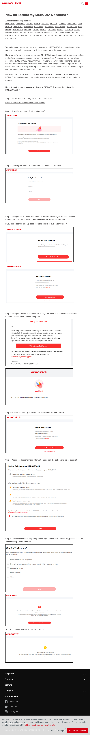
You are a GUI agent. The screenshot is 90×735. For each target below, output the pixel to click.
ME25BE (12, 35)
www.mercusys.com (41, 61)
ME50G (36, 35)
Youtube (13, 706)
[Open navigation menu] (86, 3)
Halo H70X (17, 26)
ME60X (28, 35)
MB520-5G (17, 32)
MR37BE (53, 24)
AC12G (77, 29)
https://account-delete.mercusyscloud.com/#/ (25, 103)
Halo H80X (28, 26)
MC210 (43, 35)
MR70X (37, 24)
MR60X (60, 29)
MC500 (58, 35)
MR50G (8, 32)
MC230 (73, 35)
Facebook (14, 701)
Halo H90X (49, 26)
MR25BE (62, 24)
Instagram (14, 711)
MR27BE (45, 24)
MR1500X (69, 29)
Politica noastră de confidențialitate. (40, 725)
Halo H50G (10, 24)
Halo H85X (38, 26)
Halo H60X (72, 24)
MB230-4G (27, 32)
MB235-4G (38, 32)
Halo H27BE (72, 26)
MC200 (66, 35)
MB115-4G (59, 32)
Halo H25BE (60, 26)
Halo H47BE (18, 29)
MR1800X (52, 29)
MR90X (36, 29)
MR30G (29, 24)
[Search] (82, 3)
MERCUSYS (11, 3)
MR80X (43, 29)
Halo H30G (20, 24)
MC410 (13, 38)
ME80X (21, 35)
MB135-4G (48, 32)
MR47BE (27, 29)
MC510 (51, 35)
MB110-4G (69, 32)
